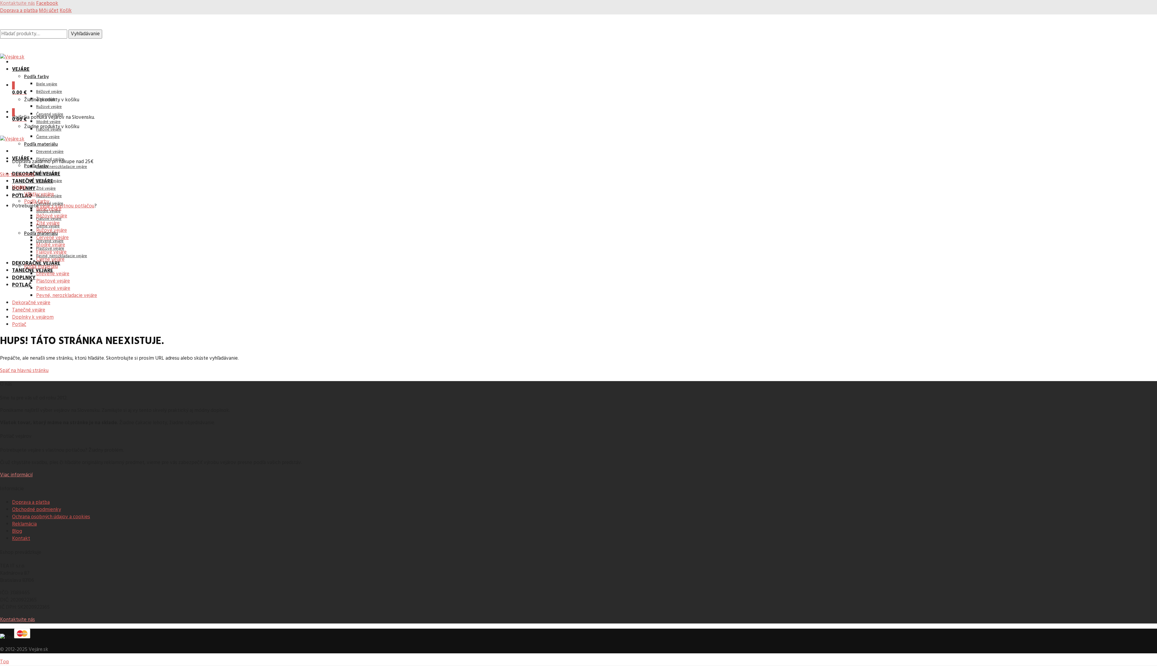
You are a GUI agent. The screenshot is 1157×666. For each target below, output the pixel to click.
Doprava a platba (19, 11)
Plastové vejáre (50, 159)
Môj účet (48, 11)
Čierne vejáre (48, 137)
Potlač (21, 196)
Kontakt (21, 539)
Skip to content (17, 175)
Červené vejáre (49, 114)
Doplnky (24, 278)
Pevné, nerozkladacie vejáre (61, 166)
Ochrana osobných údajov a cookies (51, 517)
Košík (66, 11)
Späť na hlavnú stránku (24, 371)
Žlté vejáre (46, 188)
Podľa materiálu (41, 144)
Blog (17, 531)
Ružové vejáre (49, 106)
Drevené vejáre (50, 151)
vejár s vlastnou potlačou (67, 206)
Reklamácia (24, 524)
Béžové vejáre (49, 91)
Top (4, 662)
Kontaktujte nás (17, 620)
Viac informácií (16, 475)
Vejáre (21, 69)
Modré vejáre (48, 121)
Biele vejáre (46, 84)
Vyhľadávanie (85, 34)
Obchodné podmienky (36, 510)
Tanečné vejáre (32, 181)
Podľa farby (36, 77)
